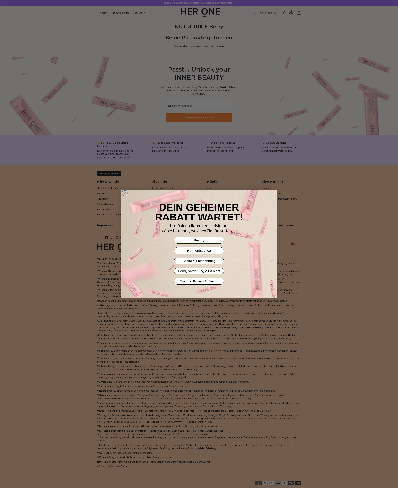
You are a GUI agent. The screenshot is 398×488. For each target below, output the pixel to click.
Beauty (199, 240)
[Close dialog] (124, 193)
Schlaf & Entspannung (199, 261)
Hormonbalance (199, 250)
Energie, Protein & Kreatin (199, 281)
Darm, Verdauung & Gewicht (199, 271)
